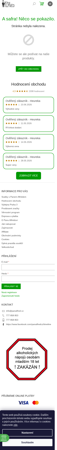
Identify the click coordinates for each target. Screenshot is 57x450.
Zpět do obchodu (28, 69)
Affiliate (5, 231)
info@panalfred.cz (15, 311)
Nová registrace (9, 292)
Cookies (5, 239)
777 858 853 (12, 315)
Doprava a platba (10, 216)
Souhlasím (27, 442)
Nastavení (27, 432)
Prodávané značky (10, 208)
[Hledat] (34, 4)
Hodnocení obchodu (28, 84)
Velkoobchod (8, 247)
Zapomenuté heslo (11, 296)
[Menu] (50, 4)
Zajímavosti (7, 228)
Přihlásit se (11, 286)
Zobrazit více (28, 175)
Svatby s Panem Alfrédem (14, 197)
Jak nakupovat (9, 224)
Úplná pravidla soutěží (12, 243)
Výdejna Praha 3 (9, 204)
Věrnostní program (11, 212)
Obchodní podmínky (11, 235)
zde (15, 425)
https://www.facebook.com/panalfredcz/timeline (28, 324)
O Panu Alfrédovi (10, 220)
